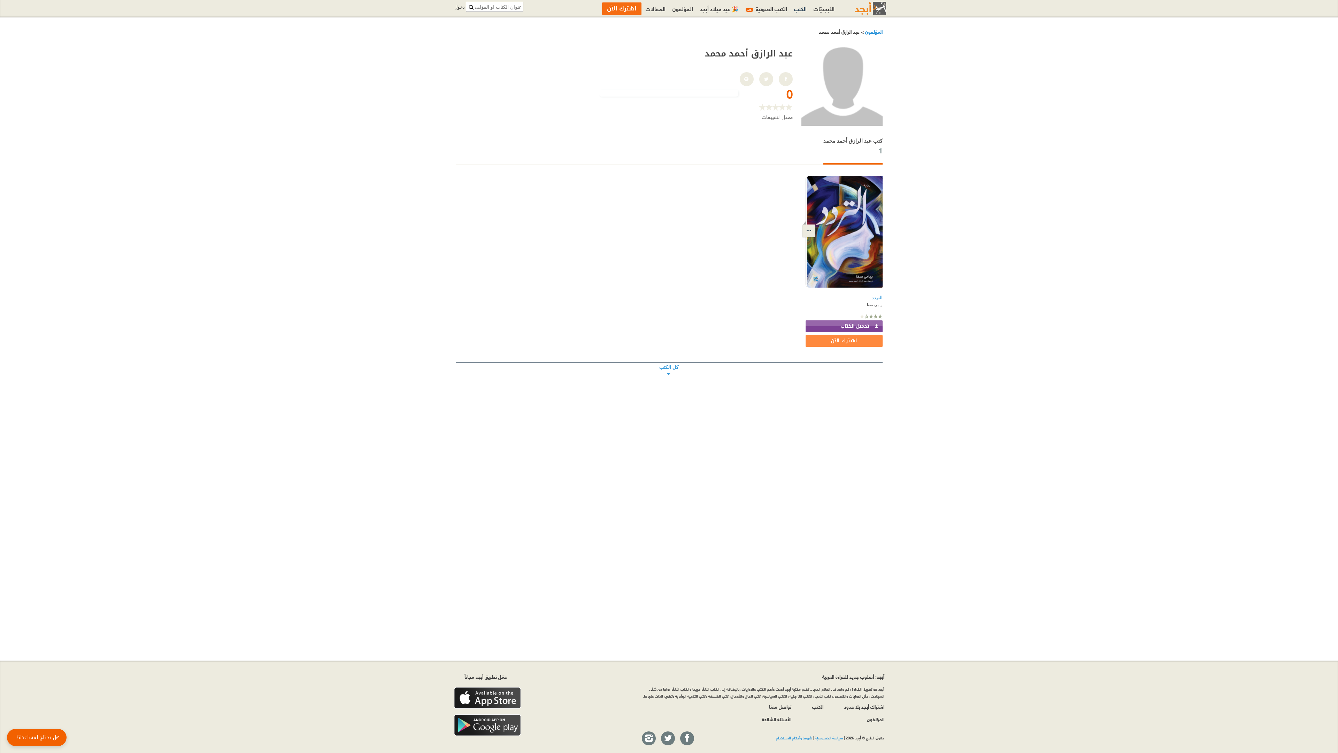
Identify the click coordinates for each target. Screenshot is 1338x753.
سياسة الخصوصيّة (829, 737)
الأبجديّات (824, 8)
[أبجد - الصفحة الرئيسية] (861, 8)
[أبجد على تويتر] (667, 738)
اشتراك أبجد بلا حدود (864, 706)
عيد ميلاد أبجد (719, 8)
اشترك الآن (844, 340)
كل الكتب (669, 362)
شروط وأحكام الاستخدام (794, 737)
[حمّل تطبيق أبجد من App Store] (487, 698)
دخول (459, 7)
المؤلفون (873, 31)
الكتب (800, 8)
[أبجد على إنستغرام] (648, 738)
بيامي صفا (875, 304)
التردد (877, 298)
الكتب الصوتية (767, 8)
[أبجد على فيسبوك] (686, 738)
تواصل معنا (780, 706)
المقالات (656, 8)
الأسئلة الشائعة (776, 719)
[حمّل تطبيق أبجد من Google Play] (487, 725)
